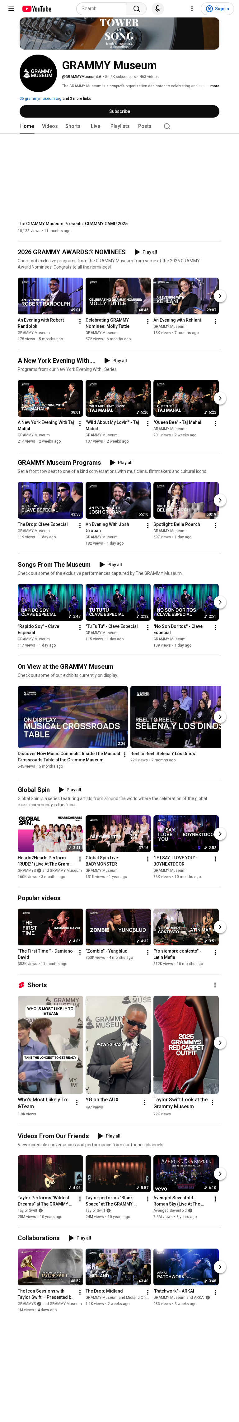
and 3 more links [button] (77, 98)
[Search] (137, 8)
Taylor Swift (27, 1210)
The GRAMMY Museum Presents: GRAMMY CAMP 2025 (73, 223)
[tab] (27, 126)
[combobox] (103, 8)
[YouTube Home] (36, 8)
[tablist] (119, 126)
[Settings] (192, 8)
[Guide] (11, 8)
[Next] (220, 296)
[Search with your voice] (158, 8)
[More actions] (80, 321)
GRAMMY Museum (34, 333)
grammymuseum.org (42, 98)
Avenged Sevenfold (170, 1210)
